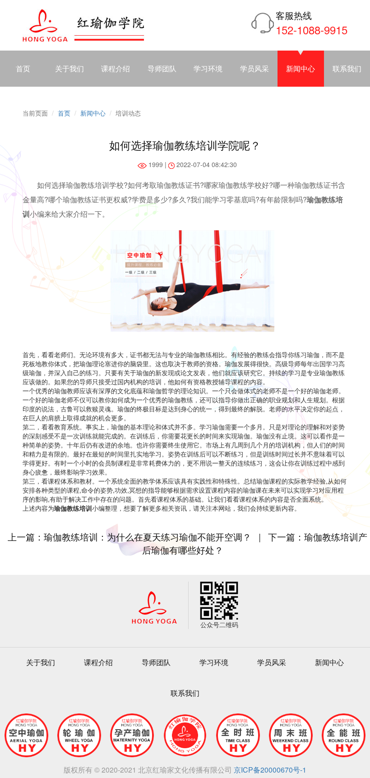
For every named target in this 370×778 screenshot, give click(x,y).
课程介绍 (115, 68)
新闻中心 (300, 68)
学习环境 (208, 68)
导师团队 (162, 68)
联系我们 (185, 693)
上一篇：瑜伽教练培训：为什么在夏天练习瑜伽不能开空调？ (129, 536)
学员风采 (254, 68)
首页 (23, 68)
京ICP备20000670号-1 (270, 769)
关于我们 (69, 68)
